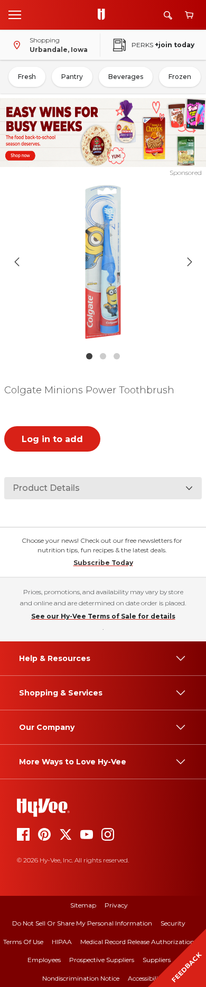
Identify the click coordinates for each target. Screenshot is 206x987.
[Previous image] (17, 261)
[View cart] (189, 15)
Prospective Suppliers (101, 960)
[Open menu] (14, 14)
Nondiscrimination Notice (80, 978)
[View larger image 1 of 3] (103, 261)
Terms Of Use (23, 942)
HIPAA (62, 942)
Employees (44, 960)
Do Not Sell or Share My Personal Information (82, 923)
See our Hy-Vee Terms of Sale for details (103, 616)
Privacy (116, 905)
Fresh (27, 77)
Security (173, 923)
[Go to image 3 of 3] (117, 356)
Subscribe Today (103, 563)
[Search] (168, 15)
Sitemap (83, 905)
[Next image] (189, 261)
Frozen (179, 77)
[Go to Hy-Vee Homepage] (104, 14)
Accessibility (146, 978)
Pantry (72, 77)
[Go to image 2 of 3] (103, 356)
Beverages (125, 77)
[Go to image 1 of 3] (89, 356)
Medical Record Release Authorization (137, 942)
